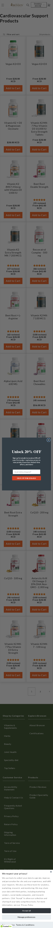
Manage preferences (26, 917)
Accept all (26, 910)
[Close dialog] (48, 440)
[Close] (51, 872)
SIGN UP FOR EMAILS (26, 478)
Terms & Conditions (25, 925)
